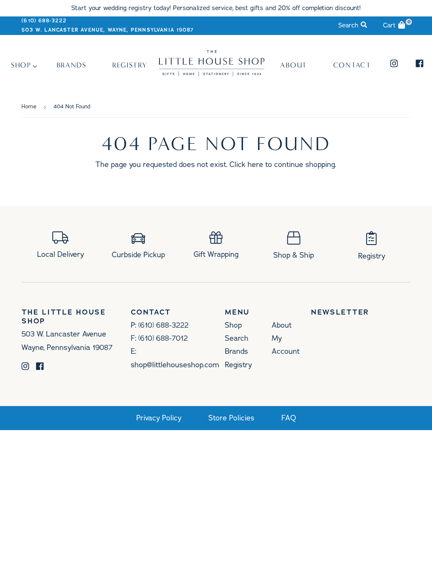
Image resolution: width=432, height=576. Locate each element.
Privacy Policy (158, 418)
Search (236, 338)
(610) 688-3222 (44, 20)
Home (29, 106)
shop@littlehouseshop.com (175, 365)
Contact (352, 65)
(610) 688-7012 (163, 338)
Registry (130, 65)
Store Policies (231, 418)
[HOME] (212, 74)
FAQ (288, 418)
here (255, 164)
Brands (71, 65)
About (293, 65)
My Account (286, 344)
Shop (21, 65)
